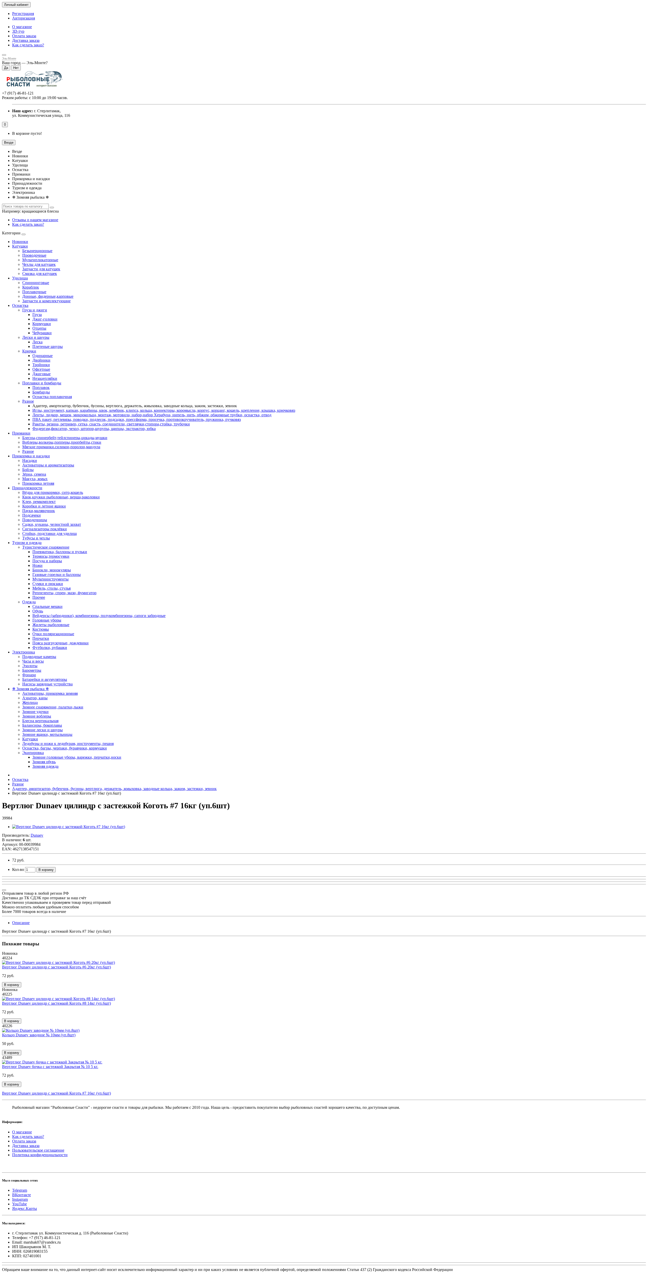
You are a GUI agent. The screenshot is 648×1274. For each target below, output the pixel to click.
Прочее (38, 597)
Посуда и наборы (47, 561)
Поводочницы (34, 520)
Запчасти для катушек (41, 269)
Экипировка (33, 753)
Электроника (23, 652)
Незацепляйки (44, 378)
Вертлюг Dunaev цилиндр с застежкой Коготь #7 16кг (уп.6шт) (56, 1093)
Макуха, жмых (35, 479)
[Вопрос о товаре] (4, 890)
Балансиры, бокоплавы (42, 725)
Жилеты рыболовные (50, 625)
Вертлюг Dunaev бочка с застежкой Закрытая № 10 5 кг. (50, 1066)
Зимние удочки (35, 711)
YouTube (19, 1204)
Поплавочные (34, 292)
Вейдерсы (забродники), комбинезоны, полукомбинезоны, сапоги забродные (99, 615)
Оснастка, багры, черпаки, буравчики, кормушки (64, 748)
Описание (21, 923)
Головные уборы (46, 620)
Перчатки (40, 638)
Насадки (29, 460)
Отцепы (39, 328)
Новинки (20, 241)
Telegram (19, 1190)
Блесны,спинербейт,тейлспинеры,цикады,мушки (64, 438)
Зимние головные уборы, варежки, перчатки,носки (76, 757)
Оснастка (20, 305)
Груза (37, 314)
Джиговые (41, 374)
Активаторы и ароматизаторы (48, 465)
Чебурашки (42, 333)
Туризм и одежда (27, 542)
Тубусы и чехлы (36, 538)
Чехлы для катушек (39, 264)
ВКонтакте (21, 1195)
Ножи (37, 565)
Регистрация (23, 13)
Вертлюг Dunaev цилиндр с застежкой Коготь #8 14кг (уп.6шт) (56, 1003)
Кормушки (41, 324)
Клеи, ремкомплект (39, 501)
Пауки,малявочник (38, 511)
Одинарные (42, 355)
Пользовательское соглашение (38, 1150)
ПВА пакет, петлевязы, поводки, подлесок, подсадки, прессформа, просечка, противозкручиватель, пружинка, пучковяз (136, 419)
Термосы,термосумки (50, 556)
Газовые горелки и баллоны (56, 574)
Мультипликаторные (40, 260)
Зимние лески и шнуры (42, 730)
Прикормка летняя (38, 483)
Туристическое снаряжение (45, 547)
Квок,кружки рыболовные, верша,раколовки (61, 497)
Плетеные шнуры (47, 346)
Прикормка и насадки (31, 456)
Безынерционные (37, 251)
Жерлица (30, 702)
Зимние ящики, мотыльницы (47, 734)
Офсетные (41, 369)
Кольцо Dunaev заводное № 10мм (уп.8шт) (38, 1035)
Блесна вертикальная (40, 721)
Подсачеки (31, 515)
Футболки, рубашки (49, 647)
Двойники (41, 360)
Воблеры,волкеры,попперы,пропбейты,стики (61, 442)
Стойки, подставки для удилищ (49, 533)
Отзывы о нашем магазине (35, 220)
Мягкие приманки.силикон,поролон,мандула (61, 447)
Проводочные (34, 255)
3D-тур (18, 31)
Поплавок (41, 387)
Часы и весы (33, 661)
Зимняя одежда (45, 766)
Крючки (29, 351)
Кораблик (30, 287)
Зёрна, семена (34, 474)
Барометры (31, 670)
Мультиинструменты (50, 579)
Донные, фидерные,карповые (47, 296)
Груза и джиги (34, 310)
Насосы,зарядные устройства (47, 684)
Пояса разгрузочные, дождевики (60, 643)
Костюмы (40, 629)
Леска (37, 342)
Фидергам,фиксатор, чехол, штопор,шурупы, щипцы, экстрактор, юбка (94, 428)
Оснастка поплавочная (52, 397)
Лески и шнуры (35, 337)
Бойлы (28, 469)
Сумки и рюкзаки (47, 584)
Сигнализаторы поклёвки (44, 529)
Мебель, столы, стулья (51, 588)
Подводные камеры (39, 656)
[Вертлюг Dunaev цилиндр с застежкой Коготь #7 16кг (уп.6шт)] (68, 827)
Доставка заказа (25, 40)
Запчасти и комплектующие (46, 301)
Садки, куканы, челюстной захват (51, 524)
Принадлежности (27, 488)
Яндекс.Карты (24, 1208)
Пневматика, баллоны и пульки (59, 552)
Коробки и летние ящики (44, 506)
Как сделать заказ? (28, 45)
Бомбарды (41, 392)
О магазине (22, 27)
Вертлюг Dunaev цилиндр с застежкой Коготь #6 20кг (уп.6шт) (56, 967)
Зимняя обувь (44, 762)
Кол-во (18, 869)
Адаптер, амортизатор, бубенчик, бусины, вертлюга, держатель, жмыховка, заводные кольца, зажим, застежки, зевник (114, 788)
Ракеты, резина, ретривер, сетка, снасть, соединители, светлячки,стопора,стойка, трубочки (111, 424)
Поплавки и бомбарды (41, 383)
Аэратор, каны (35, 698)
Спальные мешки (47, 606)
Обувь (37, 611)
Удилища (20, 278)
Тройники (41, 365)
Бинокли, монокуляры (51, 570)
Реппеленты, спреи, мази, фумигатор (64, 593)
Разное (28, 401)
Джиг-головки (44, 319)
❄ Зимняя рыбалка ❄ (30, 689)
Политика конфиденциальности (40, 1155)
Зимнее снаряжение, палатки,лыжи (52, 707)
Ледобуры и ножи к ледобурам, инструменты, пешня (68, 743)
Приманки (21, 433)
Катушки (20, 246)
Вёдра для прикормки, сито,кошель (52, 492)
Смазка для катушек (39, 273)
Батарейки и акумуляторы (44, 679)
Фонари (29, 675)
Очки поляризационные (53, 634)
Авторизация (23, 18)
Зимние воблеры (36, 716)
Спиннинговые (35, 282)
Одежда (29, 602)
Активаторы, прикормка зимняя (50, 693)
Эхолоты (29, 666)
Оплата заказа (24, 36)
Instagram (20, 1199)
